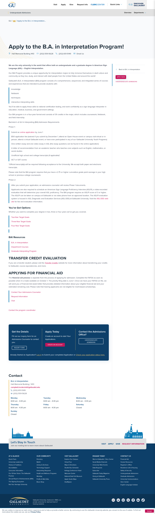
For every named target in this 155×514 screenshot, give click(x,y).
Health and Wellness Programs (47, 473)
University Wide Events (100, 465)
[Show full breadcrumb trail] (14, 21)
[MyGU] (113, 500)
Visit (55, 4)
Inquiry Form (19, 348)
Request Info (82, 4)
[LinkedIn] (138, 500)
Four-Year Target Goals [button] (20, 225)
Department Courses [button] (19, 247)
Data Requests (97, 468)
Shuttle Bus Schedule (72, 468)
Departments (139, 12)
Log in (39, 354)
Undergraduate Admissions (91, 341)
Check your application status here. (90, 354)
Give (71, 4)
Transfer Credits (51, 263)
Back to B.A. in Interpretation (129, 69)
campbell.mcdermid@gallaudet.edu (25, 387)
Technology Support (43, 468)
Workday (39, 476)
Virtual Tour (68, 462)
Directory (40, 459)
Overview (127, 12)
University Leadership (16, 462)
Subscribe (96, 470)
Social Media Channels (100, 462)
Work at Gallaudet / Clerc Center (103, 459)
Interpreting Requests (44, 470)
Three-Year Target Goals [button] (21, 221)
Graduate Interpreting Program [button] (23, 251)
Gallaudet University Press (101, 479)
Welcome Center (70, 473)
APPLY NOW (121, 77)
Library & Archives (43, 465)
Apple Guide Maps (71, 479)
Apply (64, 4)
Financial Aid (125, 459)
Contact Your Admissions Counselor (26, 292)
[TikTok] (143, 500)
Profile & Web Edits (43, 479)
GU (10, 20)
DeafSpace (68, 482)
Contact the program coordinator (22, 310)
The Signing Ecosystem (16, 482)
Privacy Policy (36, 512)
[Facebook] (133, 500)
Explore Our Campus (71, 459)
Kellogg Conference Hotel (73, 470)
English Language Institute (129, 485)
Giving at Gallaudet (99, 476)
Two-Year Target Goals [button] (20, 217)
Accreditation (13, 468)
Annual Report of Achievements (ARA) (21, 479)
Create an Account (55, 345)
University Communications (129, 479)
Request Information (19, 296)
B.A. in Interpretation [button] (19, 242)
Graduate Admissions (127, 476)
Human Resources (127, 462)
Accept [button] (149, 511)
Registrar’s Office (126, 465)
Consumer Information (16, 470)
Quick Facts (12, 459)
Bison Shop (40, 482)
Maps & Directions (70, 465)
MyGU (39, 462)
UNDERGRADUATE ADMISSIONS (126, 82)
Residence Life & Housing (129, 468)
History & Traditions (15, 465)
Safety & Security (126, 470)
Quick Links (115, 4)
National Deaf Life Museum (73, 476)
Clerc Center (125, 482)
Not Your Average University (18, 484)
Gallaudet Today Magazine (101, 473)
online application (27, 132)
